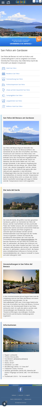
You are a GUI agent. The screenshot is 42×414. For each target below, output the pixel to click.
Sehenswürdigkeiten (27, 239)
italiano (14, 395)
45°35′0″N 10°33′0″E (21, 359)
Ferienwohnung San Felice (14, 79)
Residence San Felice (12, 74)
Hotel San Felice (11, 68)
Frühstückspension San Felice (15, 84)
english (27, 395)
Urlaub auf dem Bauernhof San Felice (18, 90)
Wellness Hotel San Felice (14, 106)
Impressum (28, 399)
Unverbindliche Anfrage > (21, 42)
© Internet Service (20, 402)
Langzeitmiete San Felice (14, 101)
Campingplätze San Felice (14, 95)
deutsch (20, 395)
